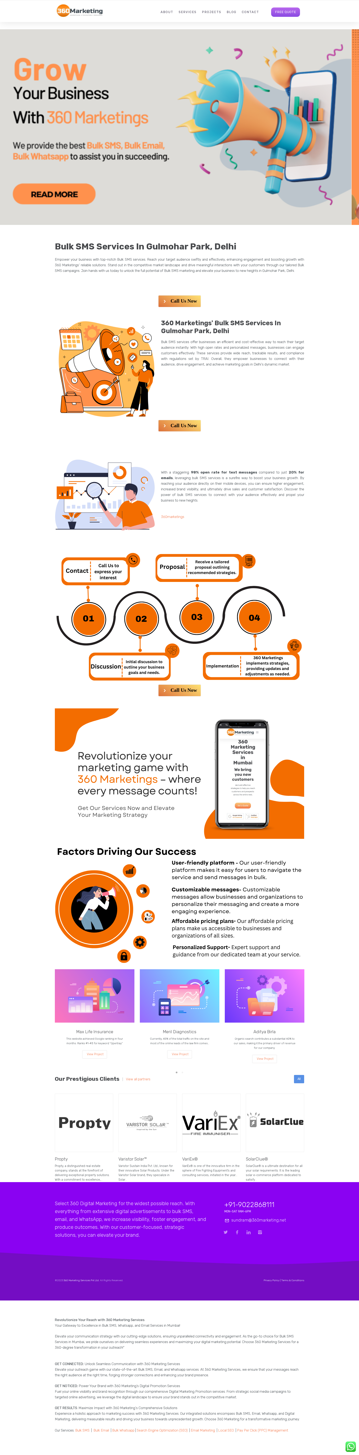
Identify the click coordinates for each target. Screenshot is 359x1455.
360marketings (172, 517)
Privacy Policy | (272, 1280)
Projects (211, 12)
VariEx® (190, 1159)
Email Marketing (203, 1430)
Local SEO (226, 1430)
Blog (231, 12)
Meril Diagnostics (179, 1031)
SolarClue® (257, 1159)
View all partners (138, 1079)
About (167, 12)
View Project (95, 1054)
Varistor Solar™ (132, 1159)
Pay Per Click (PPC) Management (262, 1430)
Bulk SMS (82, 1430)
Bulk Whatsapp (123, 1430)
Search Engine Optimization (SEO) (162, 1430)
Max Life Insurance (94, 1031)
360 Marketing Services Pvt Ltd (81, 1280)
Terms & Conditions (292, 1280)
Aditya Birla (264, 1031)
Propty (61, 1159)
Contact (250, 12)
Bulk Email (101, 1430)
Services (188, 12)
